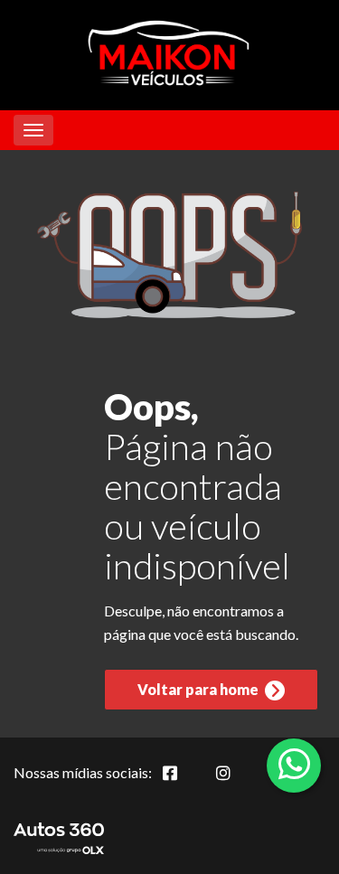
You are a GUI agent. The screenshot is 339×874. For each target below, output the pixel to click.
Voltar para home (199, 689)
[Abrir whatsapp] (294, 763)
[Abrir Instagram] (237, 782)
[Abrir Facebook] (184, 782)
